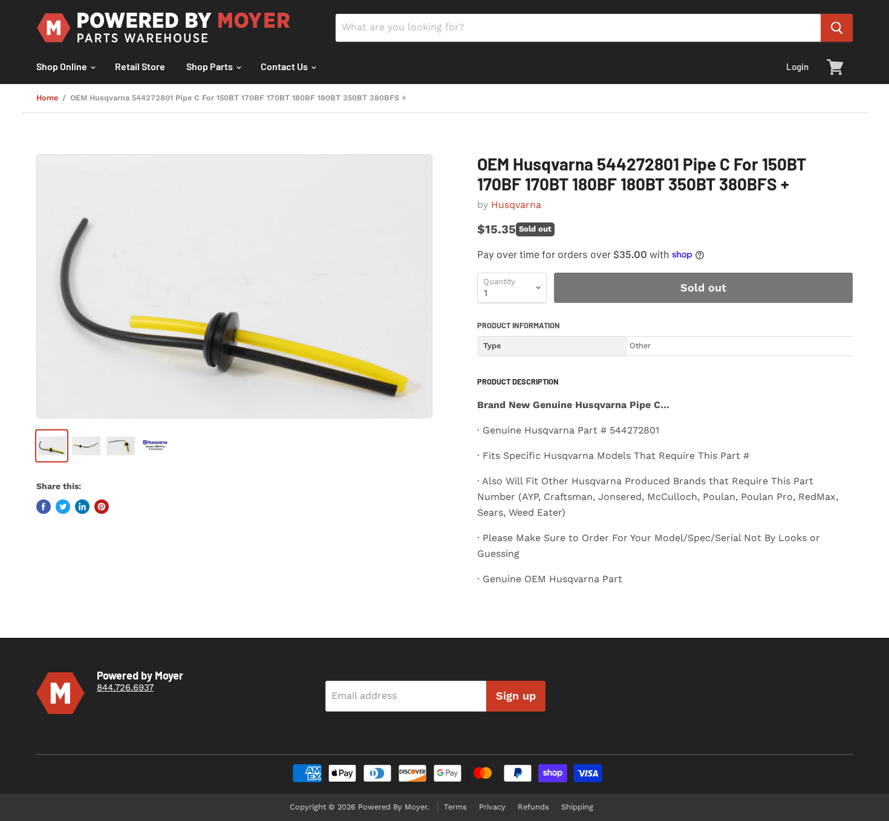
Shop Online (62, 66)
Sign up (516, 695)
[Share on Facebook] (43, 506)
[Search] (837, 28)
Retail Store (140, 66)
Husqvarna (516, 204)
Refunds (533, 806)
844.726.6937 (125, 687)
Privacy (492, 806)
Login (797, 66)
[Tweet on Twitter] (63, 506)
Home (47, 98)
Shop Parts (210, 66)
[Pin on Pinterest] (101, 506)
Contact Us (285, 66)
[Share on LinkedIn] (82, 506)
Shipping (577, 806)
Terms (455, 806)
